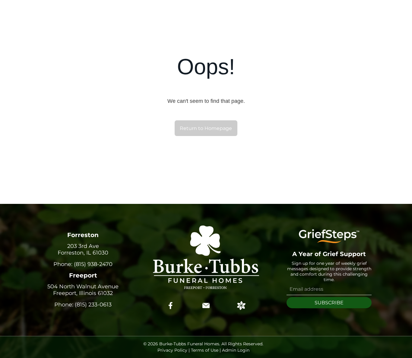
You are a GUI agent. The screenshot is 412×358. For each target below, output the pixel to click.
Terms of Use (204, 350)
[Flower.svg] (241, 308)
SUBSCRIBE (329, 303)
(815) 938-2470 (93, 264)
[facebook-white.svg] (171, 309)
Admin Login (235, 350)
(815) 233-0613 (93, 304)
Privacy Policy (172, 350)
